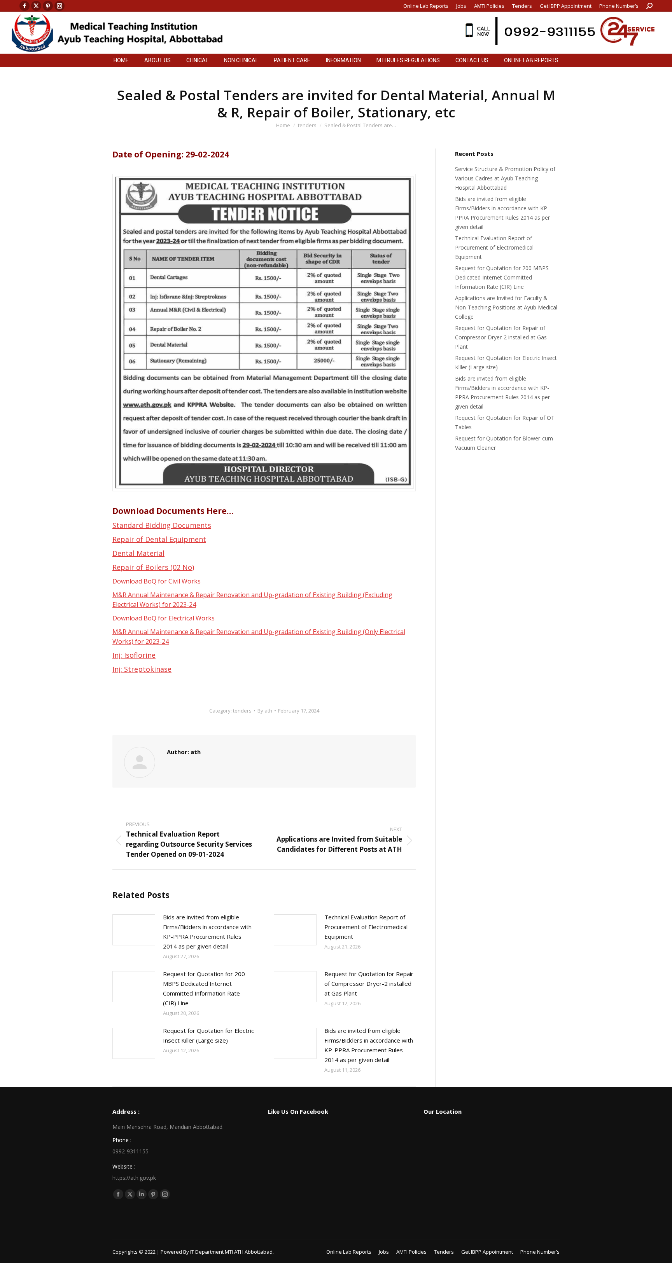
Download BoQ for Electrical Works (163, 618)
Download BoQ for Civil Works (156, 581)
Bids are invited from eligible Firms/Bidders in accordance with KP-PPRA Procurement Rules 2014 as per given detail (207, 931)
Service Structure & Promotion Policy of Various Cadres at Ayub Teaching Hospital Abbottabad (505, 178)
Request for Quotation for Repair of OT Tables (505, 422)
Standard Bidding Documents (161, 525)
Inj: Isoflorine (134, 655)
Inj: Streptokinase (142, 669)
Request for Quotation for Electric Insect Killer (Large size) (208, 1035)
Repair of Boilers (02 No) (153, 567)
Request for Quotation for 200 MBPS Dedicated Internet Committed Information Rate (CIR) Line (204, 988)
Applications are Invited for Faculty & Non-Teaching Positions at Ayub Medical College (506, 307)
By (264, 710)
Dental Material (138, 553)
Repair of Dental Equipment (159, 539)
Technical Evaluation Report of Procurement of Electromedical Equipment (366, 926)
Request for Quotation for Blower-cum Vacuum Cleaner (504, 443)
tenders (242, 710)
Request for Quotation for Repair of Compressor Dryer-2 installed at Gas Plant (368, 983)
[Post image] (133, 929)
